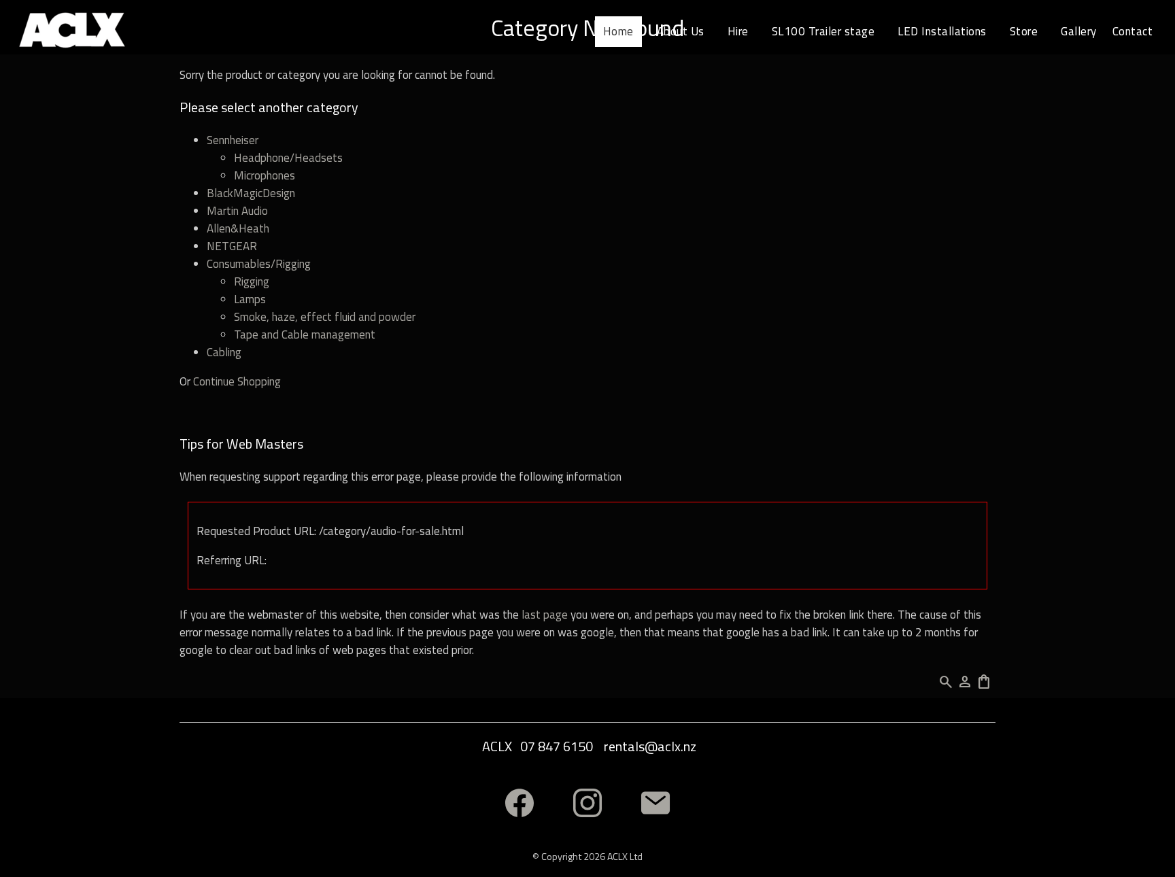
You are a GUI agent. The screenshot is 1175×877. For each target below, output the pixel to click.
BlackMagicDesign (251, 193)
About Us (680, 31)
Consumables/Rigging (259, 264)
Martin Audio (237, 211)
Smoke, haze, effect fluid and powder (324, 317)
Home (618, 31)
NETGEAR (232, 246)
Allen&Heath (238, 228)
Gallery (1079, 31)
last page (545, 614)
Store (1024, 31)
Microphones (264, 175)
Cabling (224, 352)
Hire (738, 31)
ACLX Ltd (625, 856)
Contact (1132, 31)
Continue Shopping (237, 381)
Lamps (250, 299)
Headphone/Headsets (288, 158)
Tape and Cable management (304, 334)
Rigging (251, 281)
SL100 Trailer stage (823, 31)
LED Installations (942, 31)
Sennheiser (232, 140)
